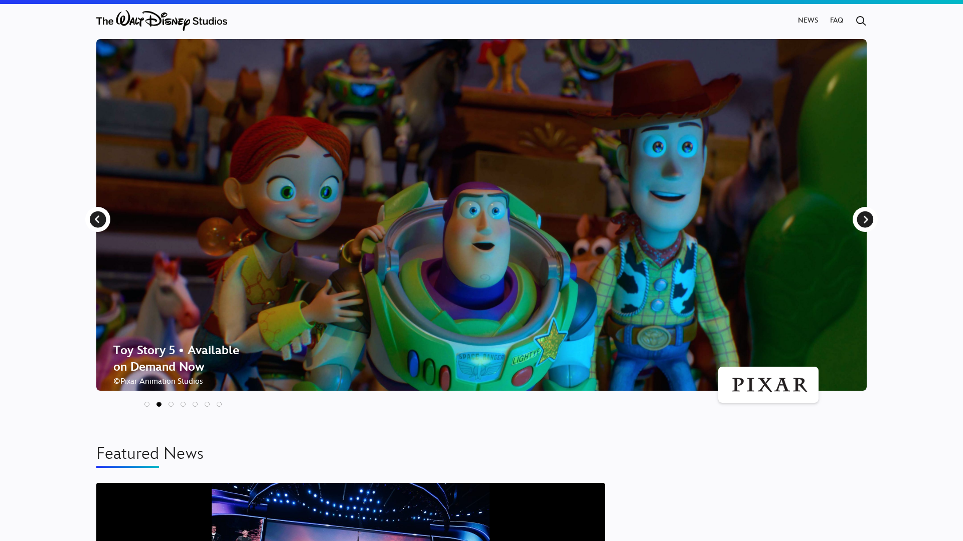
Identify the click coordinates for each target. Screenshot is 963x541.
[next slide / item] (865, 219)
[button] (147, 404)
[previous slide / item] (97, 219)
